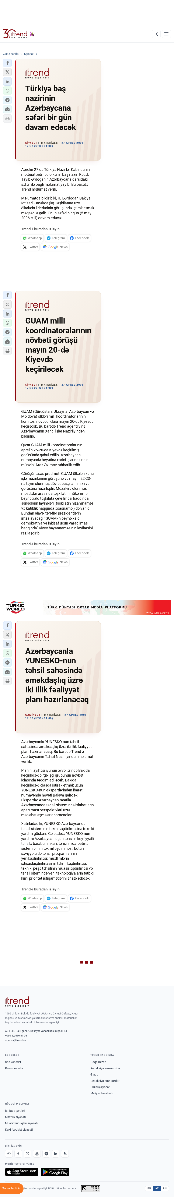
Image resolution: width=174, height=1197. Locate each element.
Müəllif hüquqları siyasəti (21, 1123)
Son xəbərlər (13, 1062)
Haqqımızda (98, 1062)
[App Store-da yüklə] (21, 1172)
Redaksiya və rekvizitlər (105, 1068)
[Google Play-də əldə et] (55, 1172)
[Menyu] (166, 34)
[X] (27, 1154)
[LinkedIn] (55, 1154)
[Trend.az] (19, 34)
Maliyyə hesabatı (101, 1093)
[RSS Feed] (65, 1154)
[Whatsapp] (9, 1154)
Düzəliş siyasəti (100, 1087)
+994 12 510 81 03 (16, 1035)
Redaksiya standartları (105, 1081)
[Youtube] (37, 1154)
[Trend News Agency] (17, 1001)
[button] (7, 63)
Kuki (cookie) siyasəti (19, 1129)
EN (149, 1188)
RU (165, 1188)
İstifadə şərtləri (15, 1110)
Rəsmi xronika (14, 1068)
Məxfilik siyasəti (15, 1117)
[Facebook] (18, 1154)
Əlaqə (94, 1074)
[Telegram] (46, 1154)
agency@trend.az (15, 1040)
